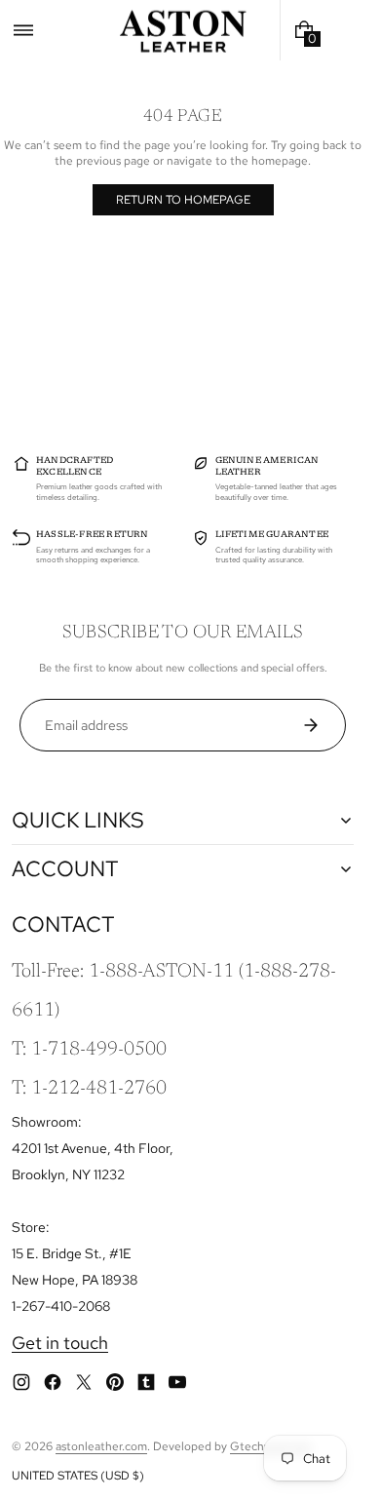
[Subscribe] (318, 725)
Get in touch (60, 1342)
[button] (23, 30)
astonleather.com (101, 1446)
